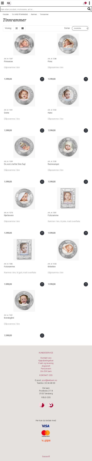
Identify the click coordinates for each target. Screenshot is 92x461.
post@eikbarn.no (49, 380)
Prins (50, 61)
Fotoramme (53, 215)
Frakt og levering (46, 363)
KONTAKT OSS (46, 375)
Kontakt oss (46, 358)
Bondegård (9, 318)
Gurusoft (46, 456)
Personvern (46, 369)
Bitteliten (52, 266)
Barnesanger (53, 164)
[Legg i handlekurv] (42, 79)
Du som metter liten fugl (14, 164)
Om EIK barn (46, 371)
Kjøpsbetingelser (46, 360)
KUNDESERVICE (46, 353)
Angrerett (46, 366)
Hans (50, 113)
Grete (6, 113)
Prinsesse (8, 61)
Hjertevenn (9, 215)
